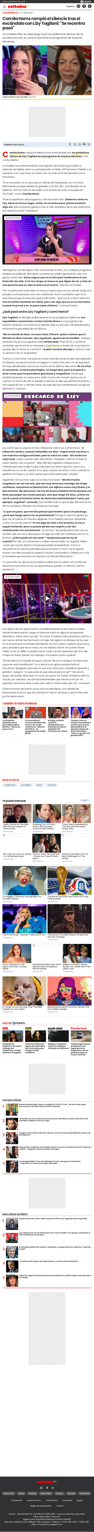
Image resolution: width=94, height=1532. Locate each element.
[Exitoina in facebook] (84, 6)
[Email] (89, 145)
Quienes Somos (34, 1500)
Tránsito (60, 1506)
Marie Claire (46, 1493)
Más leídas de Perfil (15, 1214)
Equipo (80, 1500)
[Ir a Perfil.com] (86, 2)
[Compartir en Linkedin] (84, 144)
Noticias (32, 1493)
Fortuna (59, 1493)
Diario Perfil (9, 1493)
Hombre (71, 1493)
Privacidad (67, 1500)
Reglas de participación (40, 1506)
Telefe (39, 785)
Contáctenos (52, 1500)
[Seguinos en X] (90, 6)
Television (52, 785)
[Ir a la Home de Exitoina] (19, 7)
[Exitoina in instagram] (78, 6)
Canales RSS (16, 1500)
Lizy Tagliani (26, 785)
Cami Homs (53, 345)
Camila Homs (10, 785)
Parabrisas (84, 1493)
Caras (21, 1493)
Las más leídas (11, 1100)
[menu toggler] (4, 6)
